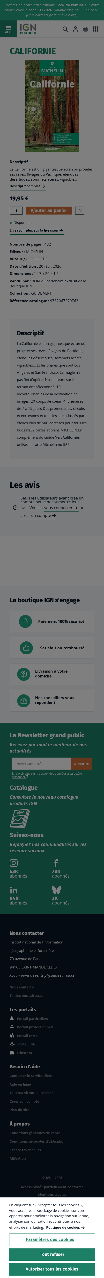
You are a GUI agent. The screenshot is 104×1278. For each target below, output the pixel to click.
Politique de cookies (63, 1227)
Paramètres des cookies (50, 1239)
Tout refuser (52, 1254)
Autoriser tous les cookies (52, 1269)
